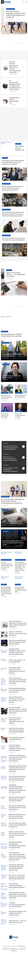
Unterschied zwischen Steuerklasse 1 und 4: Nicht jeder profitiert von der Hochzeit (17, 699)
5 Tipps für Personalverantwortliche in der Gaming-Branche (17, 904)
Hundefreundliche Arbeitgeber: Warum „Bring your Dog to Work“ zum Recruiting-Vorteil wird (17, 651)
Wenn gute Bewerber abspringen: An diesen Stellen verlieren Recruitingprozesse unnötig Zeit (15, 14)
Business (9, 270)
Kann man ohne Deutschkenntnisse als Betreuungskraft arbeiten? (17, 885)
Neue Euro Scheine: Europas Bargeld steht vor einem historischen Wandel (17, 799)
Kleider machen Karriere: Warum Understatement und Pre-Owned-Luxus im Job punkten (17, 834)
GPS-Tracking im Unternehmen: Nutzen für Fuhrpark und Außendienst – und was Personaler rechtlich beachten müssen (21, 567)
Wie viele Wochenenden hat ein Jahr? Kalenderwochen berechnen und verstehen (7, 565)
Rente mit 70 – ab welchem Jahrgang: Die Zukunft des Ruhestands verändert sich (10, 458)
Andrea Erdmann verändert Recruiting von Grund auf (6, 397)
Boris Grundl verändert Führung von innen (20, 415)
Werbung (14, 950)
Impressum (22, 949)
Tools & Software (6, 559)
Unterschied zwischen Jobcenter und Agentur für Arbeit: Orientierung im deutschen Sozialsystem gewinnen (13, 214)
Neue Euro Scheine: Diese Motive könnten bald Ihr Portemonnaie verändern (16, 730)
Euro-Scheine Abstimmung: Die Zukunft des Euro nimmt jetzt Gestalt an (17, 807)
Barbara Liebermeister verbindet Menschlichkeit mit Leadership (11, 335)
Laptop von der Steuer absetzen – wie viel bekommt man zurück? (15, 274)
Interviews (4, 331)
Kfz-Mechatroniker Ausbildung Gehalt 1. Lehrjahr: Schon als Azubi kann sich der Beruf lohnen (15, 85)
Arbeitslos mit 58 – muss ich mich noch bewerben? (17, 921)
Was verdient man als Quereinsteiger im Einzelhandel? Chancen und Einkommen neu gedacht (13, 162)
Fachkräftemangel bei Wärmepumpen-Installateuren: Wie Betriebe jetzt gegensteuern (17, 844)
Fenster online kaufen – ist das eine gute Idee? (17, 661)
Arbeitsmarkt (10, 8)
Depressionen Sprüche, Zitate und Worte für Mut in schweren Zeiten (17, 913)
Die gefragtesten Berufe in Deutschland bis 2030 (14, 100)
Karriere (18, 143)
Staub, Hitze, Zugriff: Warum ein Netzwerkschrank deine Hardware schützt (13, 542)
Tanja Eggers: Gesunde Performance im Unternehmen (14, 355)
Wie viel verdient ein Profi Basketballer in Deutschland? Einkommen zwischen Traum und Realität (10, 469)
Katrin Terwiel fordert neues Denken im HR (11, 376)
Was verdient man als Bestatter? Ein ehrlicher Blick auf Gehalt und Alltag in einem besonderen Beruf (20, 148)
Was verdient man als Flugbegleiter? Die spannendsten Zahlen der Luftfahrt (16, 720)
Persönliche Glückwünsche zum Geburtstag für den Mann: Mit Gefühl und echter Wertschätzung (18, 758)
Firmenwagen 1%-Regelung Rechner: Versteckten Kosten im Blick (21, 589)
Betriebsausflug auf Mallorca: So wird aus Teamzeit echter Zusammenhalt (17, 690)
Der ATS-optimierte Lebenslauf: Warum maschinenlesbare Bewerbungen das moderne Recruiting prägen (6, 591)
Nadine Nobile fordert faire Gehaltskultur (20, 396)
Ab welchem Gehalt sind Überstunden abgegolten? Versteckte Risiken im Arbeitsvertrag (10, 447)
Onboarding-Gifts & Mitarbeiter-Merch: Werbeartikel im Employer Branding (17, 670)
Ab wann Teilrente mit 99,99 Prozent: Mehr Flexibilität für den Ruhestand (18, 824)
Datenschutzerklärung (10, 949)
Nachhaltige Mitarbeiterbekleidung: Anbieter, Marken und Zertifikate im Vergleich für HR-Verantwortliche (17, 788)
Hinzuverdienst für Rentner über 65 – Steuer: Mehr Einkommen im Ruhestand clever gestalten (13, 188)
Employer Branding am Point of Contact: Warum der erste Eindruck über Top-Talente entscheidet (18, 768)
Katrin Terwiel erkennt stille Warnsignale (5, 415)
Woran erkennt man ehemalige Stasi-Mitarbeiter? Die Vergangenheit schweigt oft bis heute (18, 680)
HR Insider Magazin (22, 946)
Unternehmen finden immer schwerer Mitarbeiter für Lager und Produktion (13, 239)
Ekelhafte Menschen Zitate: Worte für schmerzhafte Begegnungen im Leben (17, 816)
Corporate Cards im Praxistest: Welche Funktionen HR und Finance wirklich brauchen (17, 747)
